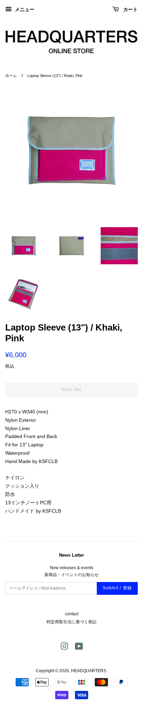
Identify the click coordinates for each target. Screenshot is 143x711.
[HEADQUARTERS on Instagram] (64, 647)
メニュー (24, 9)
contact (71, 613)
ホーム (11, 76)
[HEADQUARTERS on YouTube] (79, 647)
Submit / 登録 (117, 587)
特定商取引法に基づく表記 (71, 621)
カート (130, 9)
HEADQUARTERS (88, 670)
